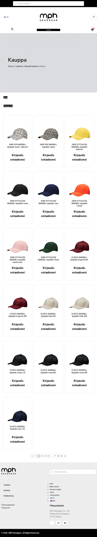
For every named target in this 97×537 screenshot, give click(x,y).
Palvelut (7, 490)
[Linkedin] (65, 522)
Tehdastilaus (9, 496)
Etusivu (11, 66)
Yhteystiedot (55, 495)
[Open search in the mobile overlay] (48, 3)
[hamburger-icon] (93, 16)
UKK (51, 484)
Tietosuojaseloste (8, 505)
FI (7, 17)
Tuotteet (7, 485)
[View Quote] (12, 29)
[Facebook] (52, 522)
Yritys (52, 492)
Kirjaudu (48, 30)
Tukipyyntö (5, 508)
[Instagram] (58, 522)
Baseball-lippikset (31, 66)
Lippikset (19, 66)
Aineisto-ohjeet (55, 489)
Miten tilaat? (54, 487)
